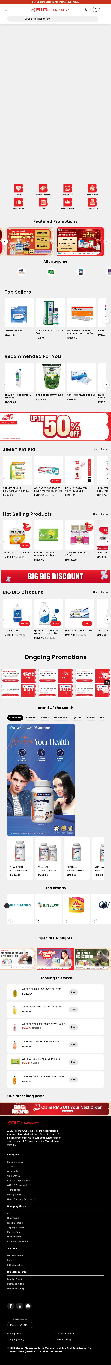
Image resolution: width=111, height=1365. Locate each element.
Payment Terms (14, 1232)
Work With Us (13, 1176)
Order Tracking (14, 1236)
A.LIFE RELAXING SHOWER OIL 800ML (40, 1041)
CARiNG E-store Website (19, 1185)
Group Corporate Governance (21, 1199)
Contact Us (12, 1171)
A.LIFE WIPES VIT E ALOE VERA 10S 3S (41, 1059)
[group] (21, 272)
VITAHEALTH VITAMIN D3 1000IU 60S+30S (47, 869)
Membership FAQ (15, 1288)
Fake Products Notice (17, 1241)
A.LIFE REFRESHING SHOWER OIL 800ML (42, 1006)
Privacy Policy (14, 1194)
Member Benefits (15, 1279)
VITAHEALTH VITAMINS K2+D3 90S (18, 869)
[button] (6, 10)
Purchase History (15, 1255)
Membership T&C (15, 1284)
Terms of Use (13, 1190)
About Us (11, 1166)
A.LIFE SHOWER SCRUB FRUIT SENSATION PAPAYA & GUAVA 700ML (44, 1076)
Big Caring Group (15, 1162)
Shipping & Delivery (16, 1227)
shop (73, 992)
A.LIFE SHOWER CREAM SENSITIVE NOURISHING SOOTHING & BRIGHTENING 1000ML (44, 1024)
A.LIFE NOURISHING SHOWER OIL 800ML (42, 989)
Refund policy (64, 1339)
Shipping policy (15, 1339)
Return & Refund (15, 1222)
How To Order (14, 1218)
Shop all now (100, 449)
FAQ (9, 1213)
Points (10, 1260)
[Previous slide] (4, 242)
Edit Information (15, 1265)
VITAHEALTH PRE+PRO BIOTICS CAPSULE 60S (75, 869)
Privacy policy (15, 1333)
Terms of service (65, 1333)
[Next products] (106, 320)
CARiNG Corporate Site (18, 1180)
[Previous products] (5, 320)
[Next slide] (106, 242)
